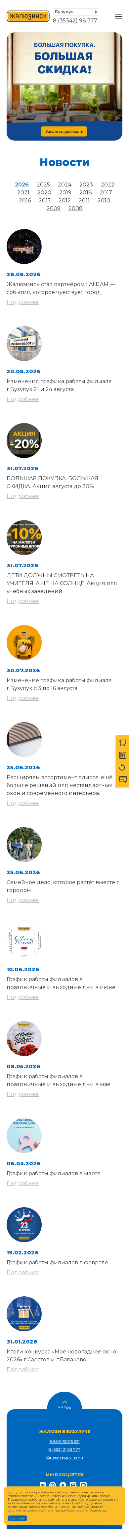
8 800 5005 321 (65, 1441)
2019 (65, 192)
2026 (22, 185)
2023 (86, 185)
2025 (43, 185)
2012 (65, 200)
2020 (44, 192)
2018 (85, 192)
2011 (84, 200)
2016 (25, 200)
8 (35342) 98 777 (75, 20)
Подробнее (23, 302)
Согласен (17, 1518)
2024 (64, 185)
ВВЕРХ (64, 1407)
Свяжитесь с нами (64, 1457)
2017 (106, 192)
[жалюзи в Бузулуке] (28, 16)
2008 (75, 208)
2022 (107, 185)
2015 (45, 200)
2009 (54, 208)
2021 (23, 192)
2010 (104, 200)
